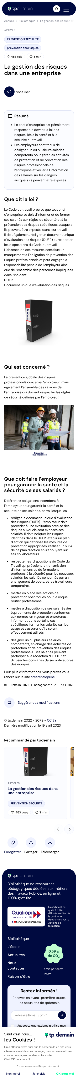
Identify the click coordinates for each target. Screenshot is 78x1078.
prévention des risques (22, 48)
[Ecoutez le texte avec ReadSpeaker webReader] (39, 91)
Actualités (16, 955)
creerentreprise (43, 677)
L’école (13, 946)
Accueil (9, 21)
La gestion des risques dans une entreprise (33, 791)
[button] (39, 702)
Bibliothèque (27, 21)
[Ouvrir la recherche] (56, 8)
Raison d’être (18, 976)
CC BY (51, 720)
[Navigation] (66, 9)
